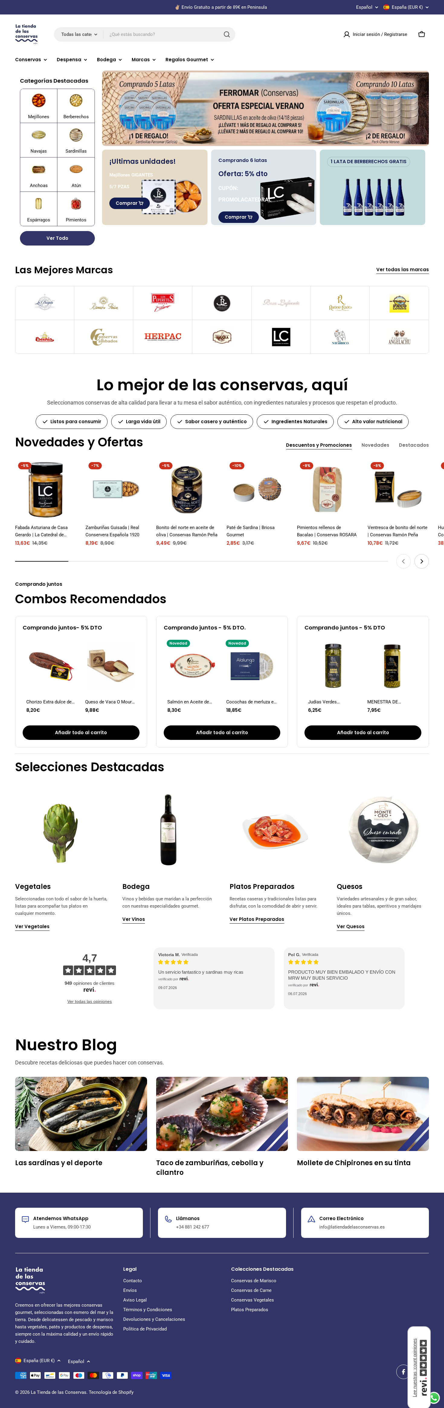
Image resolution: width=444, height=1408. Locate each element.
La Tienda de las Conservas (58, 1392)
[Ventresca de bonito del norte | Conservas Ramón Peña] (398, 489)
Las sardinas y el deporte (58, 1163)
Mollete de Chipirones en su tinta (354, 1163)
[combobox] (144, 34)
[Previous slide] (403, 561)
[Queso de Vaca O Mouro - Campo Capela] (110, 665)
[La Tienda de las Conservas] (265, 108)
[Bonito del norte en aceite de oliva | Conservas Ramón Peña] (186, 489)
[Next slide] (421, 561)
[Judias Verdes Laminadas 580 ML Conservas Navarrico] (333, 665)
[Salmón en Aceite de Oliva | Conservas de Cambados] (192, 665)
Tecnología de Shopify (111, 1392)
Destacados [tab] (414, 445)
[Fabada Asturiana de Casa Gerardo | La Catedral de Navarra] (45, 489)
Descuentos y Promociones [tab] (319, 445)
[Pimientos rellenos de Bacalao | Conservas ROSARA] (327, 489)
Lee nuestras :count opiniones (414, 1367)
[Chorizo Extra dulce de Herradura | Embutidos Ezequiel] (51, 665)
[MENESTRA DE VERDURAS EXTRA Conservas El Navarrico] (392, 665)
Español (364, 7)
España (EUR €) (407, 7)
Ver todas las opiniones (89, 1001)
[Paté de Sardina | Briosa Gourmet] (257, 489)
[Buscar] (226, 34)
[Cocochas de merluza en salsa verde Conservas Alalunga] (251, 665)
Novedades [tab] (375, 445)
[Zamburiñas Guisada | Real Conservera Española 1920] (116, 489)
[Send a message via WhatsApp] (434, 1398)
